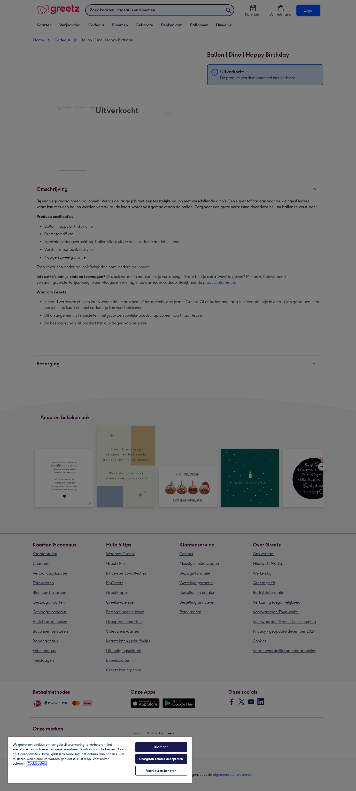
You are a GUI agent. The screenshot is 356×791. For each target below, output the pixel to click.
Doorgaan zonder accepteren (161, 759)
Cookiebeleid (37, 763)
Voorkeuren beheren (161, 771)
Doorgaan (161, 747)
